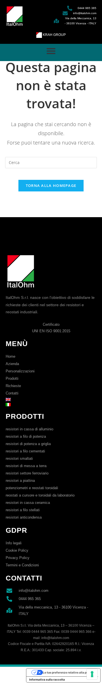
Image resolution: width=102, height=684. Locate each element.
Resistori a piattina (20, 480)
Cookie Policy (17, 550)
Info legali (14, 543)
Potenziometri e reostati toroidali (32, 488)
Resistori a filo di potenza (26, 436)
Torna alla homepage (51, 185)
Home (10, 356)
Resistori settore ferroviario (27, 473)
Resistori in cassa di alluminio (29, 429)
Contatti (12, 393)
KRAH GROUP (54, 35)
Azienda (12, 364)
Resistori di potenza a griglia (28, 444)
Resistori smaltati (19, 458)
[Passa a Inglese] (51, 399)
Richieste (13, 386)
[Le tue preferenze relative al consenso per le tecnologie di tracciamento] (92, 674)
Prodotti (12, 378)
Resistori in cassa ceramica (28, 502)
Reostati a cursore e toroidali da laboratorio (40, 495)
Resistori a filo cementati (25, 451)
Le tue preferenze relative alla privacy (69, 672)
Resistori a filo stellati (23, 510)
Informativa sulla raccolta (47, 679)
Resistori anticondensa (24, 517)
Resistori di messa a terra (26, 466)
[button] (51, 51)
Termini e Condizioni (22, 565)
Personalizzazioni (20, 371)
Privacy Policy (17, 558)
